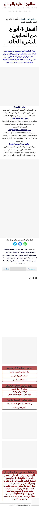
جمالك (27, 485)
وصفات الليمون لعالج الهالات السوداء (19, 403)
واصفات (7, 496)
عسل (13, 491)
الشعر (7, 475)
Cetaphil (24, 249)
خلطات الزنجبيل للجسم (19, 376)
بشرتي (13, 258)
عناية (24, 263)
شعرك (25, 490)
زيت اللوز (15, 488)
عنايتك (20, 263)
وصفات (18, 499)
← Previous (31, 269)
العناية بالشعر (29, 480)
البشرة (6, 252)
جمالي (20, 486)
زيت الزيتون (23, 488)
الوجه (11, 481)
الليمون (20, 481)
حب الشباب (14, 486)
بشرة (21, 258)
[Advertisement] (19, 86)
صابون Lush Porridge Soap (11, 261)
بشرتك (17, 258)
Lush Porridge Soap (28, 252)
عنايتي (15, 263)
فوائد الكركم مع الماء (19, 392)
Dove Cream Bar (14, 252)
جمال (33, 486)
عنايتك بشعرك (8, 493)
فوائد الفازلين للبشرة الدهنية (19, 372)
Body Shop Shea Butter (12, 249)
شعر (30, 490)
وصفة (13, 499)
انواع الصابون (27, 258)
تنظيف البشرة (16, 483)
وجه (26, 499)
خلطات (7, 486)
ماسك (16, 496)
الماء (15, 481)
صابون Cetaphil (26, 261)
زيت (29, 488)
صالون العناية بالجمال (19, 4)
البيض (24, 475)
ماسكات (12, 496)
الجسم (26, 255)
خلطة (32, 488)
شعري (18, 490)
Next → (6, 269)
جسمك (4, 258)
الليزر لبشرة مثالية (19, 407)
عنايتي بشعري (22, 496)
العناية (16, 255)
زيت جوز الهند (8, 488)
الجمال (15, 475)
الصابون (21, 255)
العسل (31, 478)
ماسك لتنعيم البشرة (19, 380)
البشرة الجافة (32, 255)
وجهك (22, 499)
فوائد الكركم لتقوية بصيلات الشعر (19, 394)
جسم (8, 258)
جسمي (34, 261)
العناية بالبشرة (10, 255)
